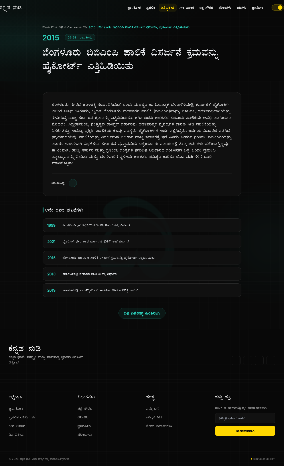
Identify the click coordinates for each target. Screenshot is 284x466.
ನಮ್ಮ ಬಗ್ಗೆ (152, 408)
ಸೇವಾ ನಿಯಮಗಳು (159, 425)
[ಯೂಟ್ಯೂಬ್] (259, 360)
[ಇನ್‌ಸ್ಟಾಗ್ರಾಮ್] (270, 360)
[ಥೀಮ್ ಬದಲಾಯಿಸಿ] (278, 7)
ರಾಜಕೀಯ (80, 27)
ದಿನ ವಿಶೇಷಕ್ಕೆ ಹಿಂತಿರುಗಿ (142, 313)
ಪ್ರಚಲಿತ (151, 7)
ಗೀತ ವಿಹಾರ (187, 7)
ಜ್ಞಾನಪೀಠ (258, 7)
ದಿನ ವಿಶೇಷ (167, 7)
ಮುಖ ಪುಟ (50, 27)
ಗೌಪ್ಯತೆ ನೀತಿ (154, 417)
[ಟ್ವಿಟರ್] (247, 360)
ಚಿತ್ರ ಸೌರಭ (206, 7)
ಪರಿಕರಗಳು (225, 7)
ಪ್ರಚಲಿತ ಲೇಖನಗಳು (22, 417)
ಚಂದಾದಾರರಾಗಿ (245, 431)
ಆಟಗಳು (242, 7)
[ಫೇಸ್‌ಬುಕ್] (236, 360)
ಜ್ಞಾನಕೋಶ (134, 7)
